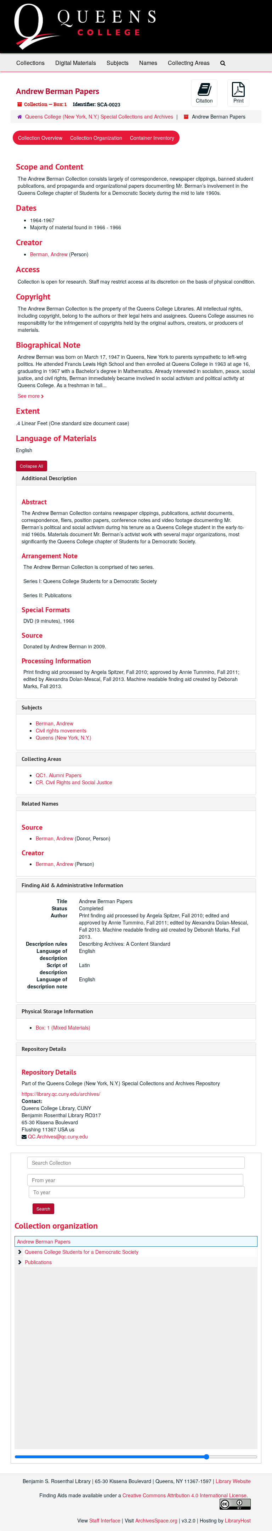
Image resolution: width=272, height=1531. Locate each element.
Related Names (40, 803)
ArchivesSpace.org (156, 1520)
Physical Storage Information (57, 1011)
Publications (38, 1262)
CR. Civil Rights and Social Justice (74, 782)
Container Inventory (152, 137)
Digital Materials (75, 63)
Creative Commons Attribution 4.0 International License (184, 1495)
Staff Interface (104, 1520)
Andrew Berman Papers (43, 1241)
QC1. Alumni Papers (58, 775)
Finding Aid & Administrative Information (72, 885)
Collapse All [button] (31, 466)
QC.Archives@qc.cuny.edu (58, 1136)
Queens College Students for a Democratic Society (81, 1251)
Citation (204, 100)
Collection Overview (40, 137)
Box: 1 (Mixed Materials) (63, 1027)
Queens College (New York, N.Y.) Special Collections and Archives (99, 116)
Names (148, 63)
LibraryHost (238, 1520)
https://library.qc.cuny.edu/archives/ (61, 1093)
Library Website (233, 1481)
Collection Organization (96, 137)
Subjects (118, 63)
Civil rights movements (61, 730)
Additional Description (49, 478)
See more (29, 395)
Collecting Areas (189, 63)
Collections (30, 63)
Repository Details (44, 1049)
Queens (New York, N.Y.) (63, 737)
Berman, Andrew (49, 254)
